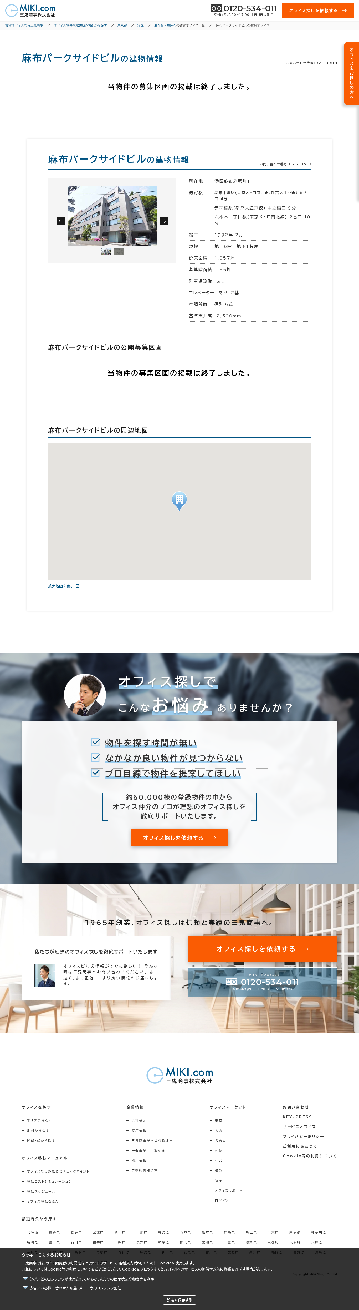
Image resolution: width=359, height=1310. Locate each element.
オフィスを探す (37, 1107)
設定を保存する (179, 1300)
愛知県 (207, 1242)
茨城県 (185, 1232)
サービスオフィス (299, 1127)
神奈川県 (319, 1232)
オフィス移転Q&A (42, 1201)
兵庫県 (317, 1242)
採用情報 (139, 1160)
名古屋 (220, 1140)
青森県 (54, 1232)
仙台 (219, 1160)
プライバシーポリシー (303, 1136)
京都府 (273, 1242)
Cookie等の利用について (69, 1269)
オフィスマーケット (228, 1107)
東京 (219, 1120)
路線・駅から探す (41, 1140)
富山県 (54, 1242)
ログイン (222, 1200)
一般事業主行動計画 (149, 1150)
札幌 (219, 1150)
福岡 (219, 1180)
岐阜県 (164, 1242)
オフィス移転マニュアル (45, 1158)
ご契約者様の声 (145, 1170)
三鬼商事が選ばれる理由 (152, 1140)
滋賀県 (251, 1242)
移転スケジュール (41, 1191)
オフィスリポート (229, 1190)
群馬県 (229, 1232)
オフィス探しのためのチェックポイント (58, 1171)
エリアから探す (39, 1120)
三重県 (229, 1242)
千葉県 (273, 1232)
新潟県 (32, 1242)
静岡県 (185, 1242)
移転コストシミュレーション (49, 1181)
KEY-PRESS (297, 1117)
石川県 (76, 1242)
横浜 (219, 1170)
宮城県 (98, 1232)
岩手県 (76, 1232)
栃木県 (207, 1232)
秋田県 (120, 1232)
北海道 (32, 1232)
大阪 (219, 1130)
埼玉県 (251, 1232)
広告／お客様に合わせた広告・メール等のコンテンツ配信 (75, 1288)
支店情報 (139, 1130)
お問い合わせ (296, 1107)
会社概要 (139, 1120)
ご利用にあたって (300, 1146)
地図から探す (38, 1130)
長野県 (142, 1242)
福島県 (164, 1232)
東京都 (295, 1232)
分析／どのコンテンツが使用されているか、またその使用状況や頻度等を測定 (91, 1279)
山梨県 (120, 1242)
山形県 (142, 1232)
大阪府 (295, 1242)
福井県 (98, 1242)
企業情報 (135, 1107)
